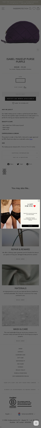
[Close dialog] (39, 201)
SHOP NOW (30, 225)
